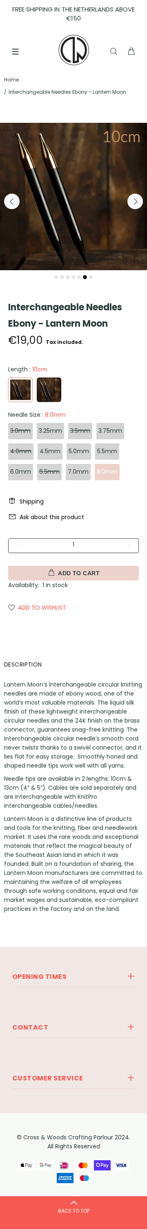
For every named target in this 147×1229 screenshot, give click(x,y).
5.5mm (107, 451)
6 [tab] (85, 277)
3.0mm (20, 431)
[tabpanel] (73, 196)
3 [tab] (68, 277)
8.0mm (107, 472)
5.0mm (79, 451)
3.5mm (80, 431)
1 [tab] (56, 277)
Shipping (32, 501)
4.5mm (50, 451)
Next (135, 201)
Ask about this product (52, 517)
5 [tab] (79, 277)
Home (11, 79)
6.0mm (20, 472)
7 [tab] (91, 277)
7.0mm (78, 472)
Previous (12, 201)
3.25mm (50, 431)
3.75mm (110, 431)
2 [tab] (62, 277)
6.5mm (49, 472)
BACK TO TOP (73, 1210)
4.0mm (20, 451)
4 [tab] (73, 277)
